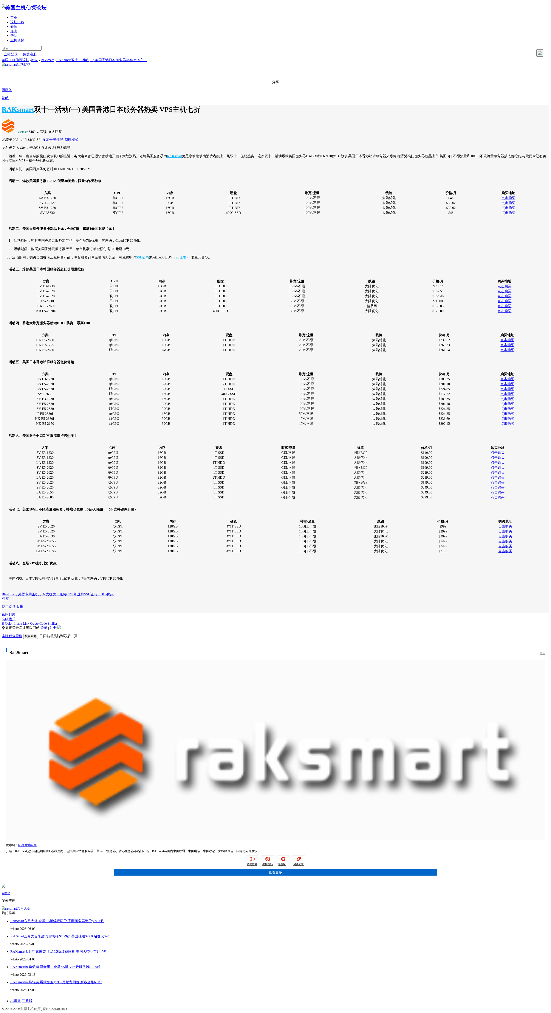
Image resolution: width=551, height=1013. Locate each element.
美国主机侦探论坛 (15, 60)
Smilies (52, 623)
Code (43, 623)
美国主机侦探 (30, 1009)
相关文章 (298, 864)
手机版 (27, 1001)
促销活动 (267, 864)
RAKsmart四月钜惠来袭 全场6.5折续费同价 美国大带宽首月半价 (58, 951)
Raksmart (47, 60)
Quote (34, 623)
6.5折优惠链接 (27, 845)
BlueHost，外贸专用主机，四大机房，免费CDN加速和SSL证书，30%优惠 (58, 594)
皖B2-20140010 (54, 1009)
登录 (43, 628)
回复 (5, 599)
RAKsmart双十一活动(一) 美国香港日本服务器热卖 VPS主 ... (101, 60)
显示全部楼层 (52, 140)
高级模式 (8, 619)
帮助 (13, 35)
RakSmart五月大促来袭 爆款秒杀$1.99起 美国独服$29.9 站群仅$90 (59, 936)
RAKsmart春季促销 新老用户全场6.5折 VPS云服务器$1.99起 (55, 967)
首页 (13, 17)
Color (9, 623)
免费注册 (30, 54)
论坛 (17, 22)
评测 (13, 31)
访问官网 (252, 864)
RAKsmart (18, 109)
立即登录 (11, 54)
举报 (19, 606)
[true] (539, 53)
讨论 (542, 653)
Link (26, 623)
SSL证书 (142, 257)
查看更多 (275, 872)
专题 (13, 26)
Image (18, 623)
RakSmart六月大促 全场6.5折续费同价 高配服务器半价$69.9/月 (57, 921)
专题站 (282, 864)
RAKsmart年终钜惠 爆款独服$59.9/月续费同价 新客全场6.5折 (56, 982)
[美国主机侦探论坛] (24, 8)
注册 (53, 628)
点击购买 (508, 198)
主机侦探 (17, 40)
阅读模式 (71, 140)
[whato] (3, 886)
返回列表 (8, 614)
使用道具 (8, 606)
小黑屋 (15, 1001)
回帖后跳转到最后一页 (60, 636)
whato (6, 893)
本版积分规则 (12, 636)
